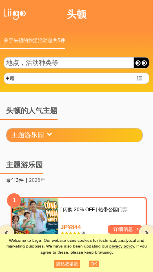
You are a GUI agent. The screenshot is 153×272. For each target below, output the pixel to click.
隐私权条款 (67, 263)
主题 (9, 78)
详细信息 (123, 229)
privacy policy (121, 246)
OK (94, 263)
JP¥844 (70, 227)
